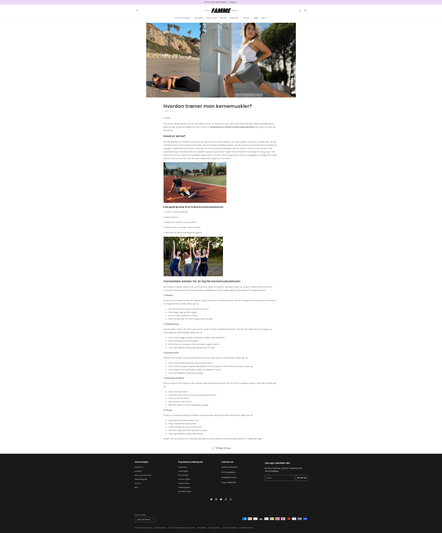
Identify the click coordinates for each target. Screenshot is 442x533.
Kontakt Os (139, 467)
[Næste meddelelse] (306, 2)
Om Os (137, 483)
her (260, 438)
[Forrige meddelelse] (135, 2)
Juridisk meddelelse (229, 528)
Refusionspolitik (160, 528)
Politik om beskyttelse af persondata (182, 528)
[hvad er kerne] (221, 257)
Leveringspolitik (214, 528)
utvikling (150, 528)
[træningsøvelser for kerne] (195, 202)
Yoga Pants (182, 467)
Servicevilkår (201, 528)
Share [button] (168, 118)
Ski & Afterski (183, 475)
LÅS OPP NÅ (301, 478)
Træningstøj (183, 471)
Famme (143, 528)
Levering (138, 471)
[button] (137, 10)
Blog (136, 487)
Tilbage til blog (222, 448)
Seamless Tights (184, 491)
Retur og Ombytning (143, 475)
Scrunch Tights (184, 479)
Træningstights (184, 487)
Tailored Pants (183, 483)
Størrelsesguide (141, 479)
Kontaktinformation (246, 528)
